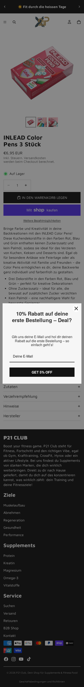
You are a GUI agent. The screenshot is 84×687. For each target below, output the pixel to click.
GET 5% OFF (42, 372)
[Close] (76, 308)
